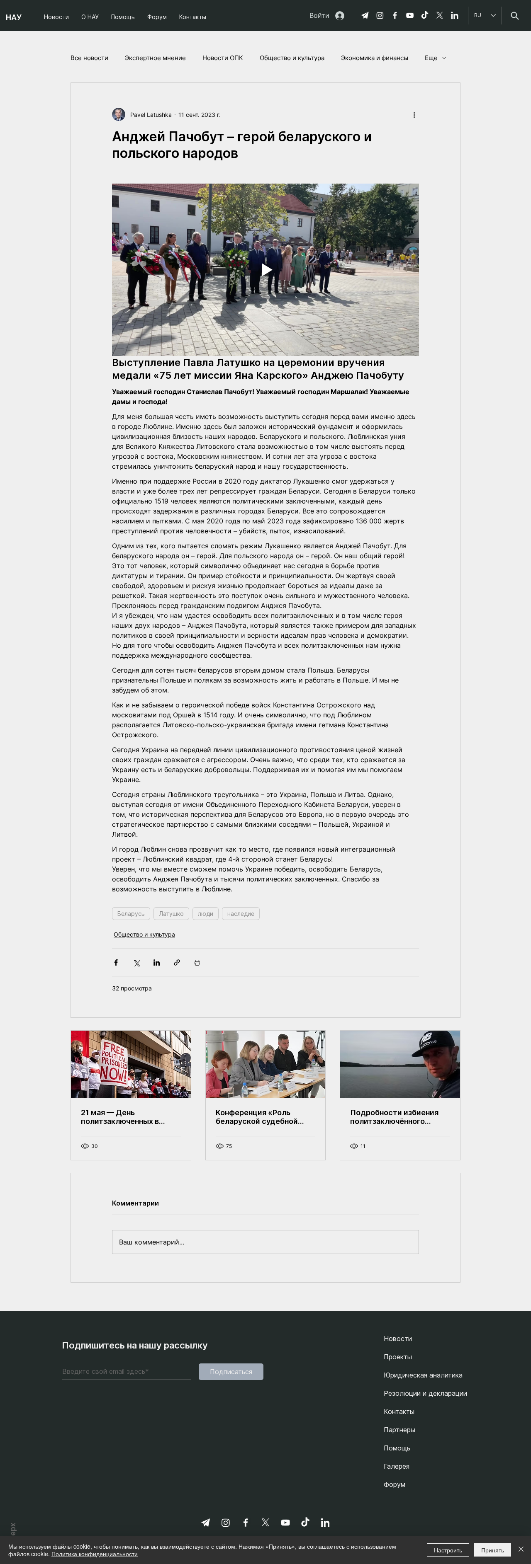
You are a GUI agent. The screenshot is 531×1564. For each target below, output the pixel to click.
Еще (431, 58)
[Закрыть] (521, 1549)
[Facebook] (394, 15)
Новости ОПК (222, 58)
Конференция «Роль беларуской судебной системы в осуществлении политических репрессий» (257, 1117)
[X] (439, 15)
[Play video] (265, 270)
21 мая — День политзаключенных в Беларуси (120, 1117)
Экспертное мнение (155, 58)
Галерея (396, 1466)
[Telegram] (365, 15)
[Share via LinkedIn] (157, 962)
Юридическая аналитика (423, 1375)
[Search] (514, 15)
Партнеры (399, 1430)
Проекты (398, 1357)
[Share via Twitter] (136, 962)
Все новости (89, 58)
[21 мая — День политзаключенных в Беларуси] (131, 1064)
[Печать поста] (197, 962)
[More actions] (414, 114)
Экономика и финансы (374, 58)
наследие (240, 913)
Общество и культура (292, 58)
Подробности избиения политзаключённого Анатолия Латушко (394, 1117)
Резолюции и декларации (425, 1393)
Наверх (13, 1535)
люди (205, 913)
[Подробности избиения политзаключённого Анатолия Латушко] (400, 1064)
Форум (394, 1484)
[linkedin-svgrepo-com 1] (454, 15)
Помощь (397, 1448)
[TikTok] (424, 15)
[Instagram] (380, 15)
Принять (492, 1550)
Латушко (171, 913)
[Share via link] (177, 962)
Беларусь (131, 913)
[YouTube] (409, 15)
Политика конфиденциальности (94, 1553)
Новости (398, 1338)
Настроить (448, 1550)
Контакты (399, 1411)
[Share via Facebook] (116, 962)
